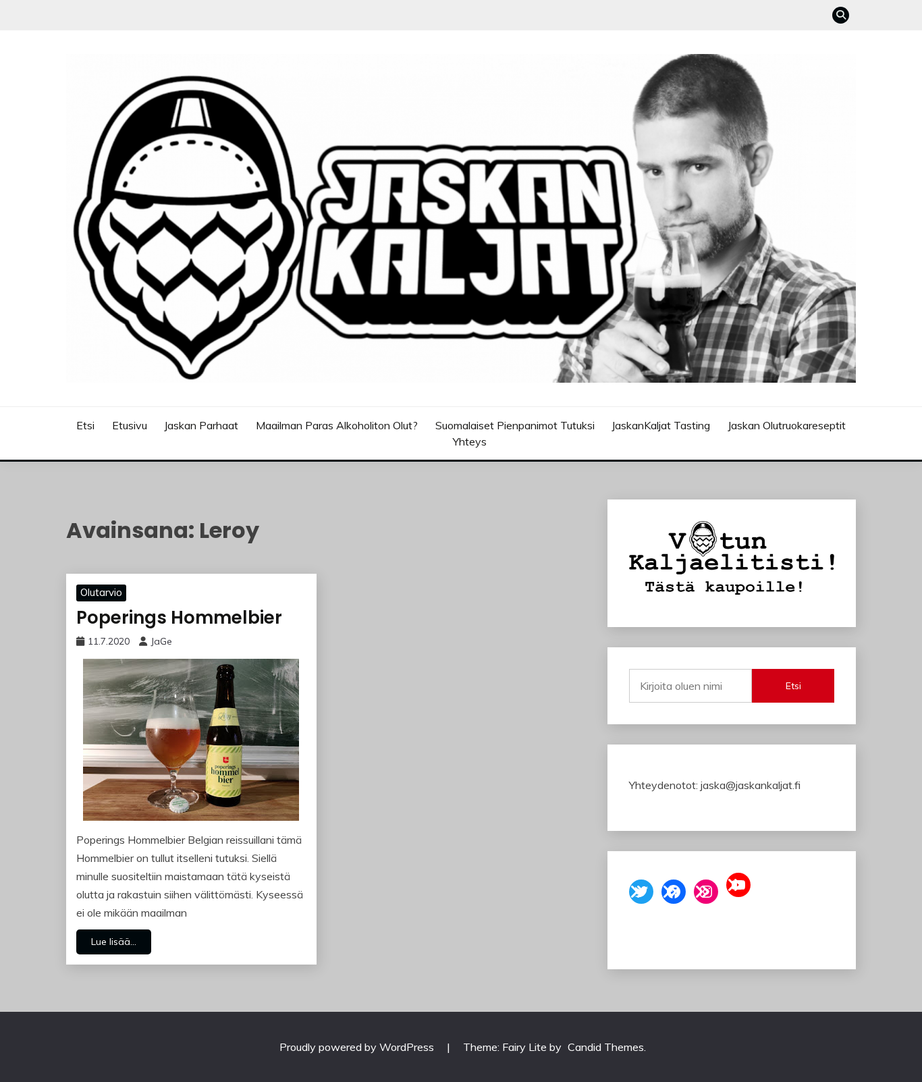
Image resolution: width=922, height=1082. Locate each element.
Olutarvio (101, 592)
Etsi (85, 425)
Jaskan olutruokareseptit (787, 425)
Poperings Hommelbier (179, 617)
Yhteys (470, 441)
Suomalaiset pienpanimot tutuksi (515, 425)
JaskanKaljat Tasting (661, 425)
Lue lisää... (113, 942)
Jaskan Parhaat (201, 425)
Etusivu (129, 425)
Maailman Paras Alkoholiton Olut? (337, 425)
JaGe (161, 641)
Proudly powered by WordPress (358, 1047)
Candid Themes (606, 1047)
